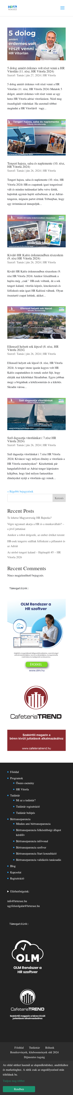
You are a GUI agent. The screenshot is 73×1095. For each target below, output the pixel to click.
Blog (13, 866)
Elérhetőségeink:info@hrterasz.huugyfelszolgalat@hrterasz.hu (23, 898)
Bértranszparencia (20, 819)
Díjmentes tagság (34, 1057)
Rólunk (49, 1047)
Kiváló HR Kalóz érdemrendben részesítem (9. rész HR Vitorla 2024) (35, 256)
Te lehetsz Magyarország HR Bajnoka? (29, 518)
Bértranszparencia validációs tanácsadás (38, 860)
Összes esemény (25, 783)
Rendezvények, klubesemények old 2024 (34, 1052)
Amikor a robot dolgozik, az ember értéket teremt (35, 535)
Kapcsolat (15, 872)
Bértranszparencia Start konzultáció (36, 853)
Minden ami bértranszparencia (33, 824)
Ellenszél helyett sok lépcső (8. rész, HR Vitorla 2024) (33, 348)
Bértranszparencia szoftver (31, 847)
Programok (16, 778)
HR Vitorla (49, 75)
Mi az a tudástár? (25, 800)
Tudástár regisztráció (28, 806)
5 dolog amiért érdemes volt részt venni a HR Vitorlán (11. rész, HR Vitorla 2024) (36, 69)
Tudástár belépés (25, 813)
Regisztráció (17, 878)
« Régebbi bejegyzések (20, 491)
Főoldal (14, 772)
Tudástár (15, 795)
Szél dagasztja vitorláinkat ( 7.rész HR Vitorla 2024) (31, 439)
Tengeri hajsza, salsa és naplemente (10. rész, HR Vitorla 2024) (36, 165)
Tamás (20, 75)
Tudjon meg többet (14, 1081)
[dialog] (36, 1078)
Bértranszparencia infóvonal (32, 841)
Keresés (59, 498)
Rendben (19, 1089)
